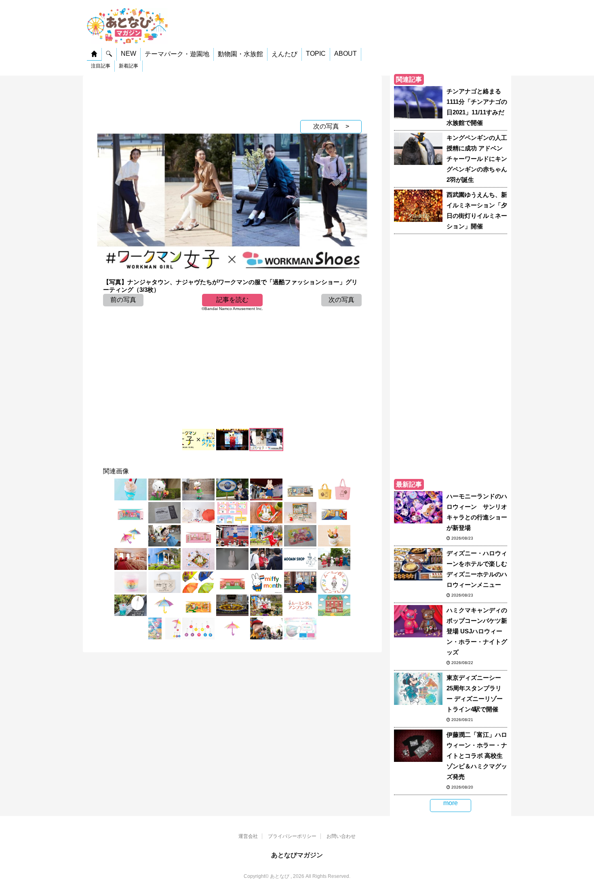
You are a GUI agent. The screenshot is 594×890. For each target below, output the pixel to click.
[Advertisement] (232, 96)
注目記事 (100, 66)
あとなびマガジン (297, 855)
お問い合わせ (341, 836)
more (450, 802)
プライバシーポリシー (292, 836)
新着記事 (128, 66)
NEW (128, 53)
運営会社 (248, 836)
